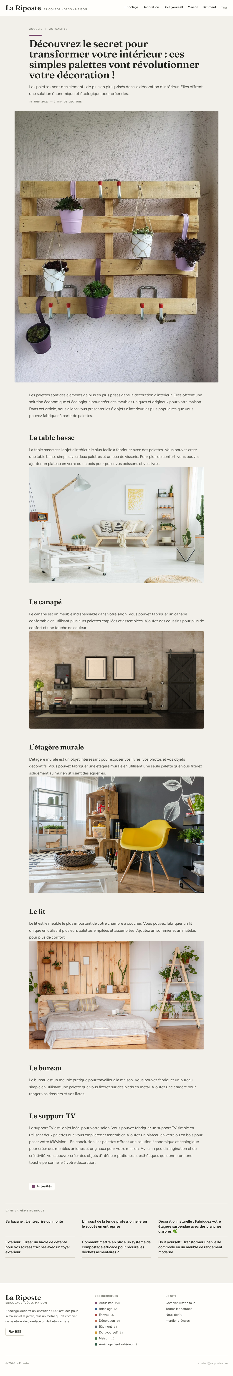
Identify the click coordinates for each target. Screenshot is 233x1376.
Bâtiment (108, 1327)
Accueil (35, 28)
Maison (106, 1338)
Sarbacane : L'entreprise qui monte (34, 1221)
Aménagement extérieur (118, 1344)
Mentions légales (178, 1321)
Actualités (58, 28)
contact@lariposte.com (213, 1363)
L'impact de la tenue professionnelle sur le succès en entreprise (114, 1224)
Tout (224, 8)
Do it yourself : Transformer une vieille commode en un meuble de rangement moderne (190, 1247)
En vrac (106, 1315)
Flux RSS (14, 1332)
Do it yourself (111, 1332)
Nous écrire (174, 1315)
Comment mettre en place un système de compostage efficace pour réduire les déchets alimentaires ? (116, 1247)
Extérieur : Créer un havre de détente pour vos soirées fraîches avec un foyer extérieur (37, 1247)
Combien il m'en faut (180, 1303)
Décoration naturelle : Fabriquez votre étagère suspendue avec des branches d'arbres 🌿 (189, 1226)
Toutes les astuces (179, 1309)
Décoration (109, 1321)
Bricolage (108, 1309)
